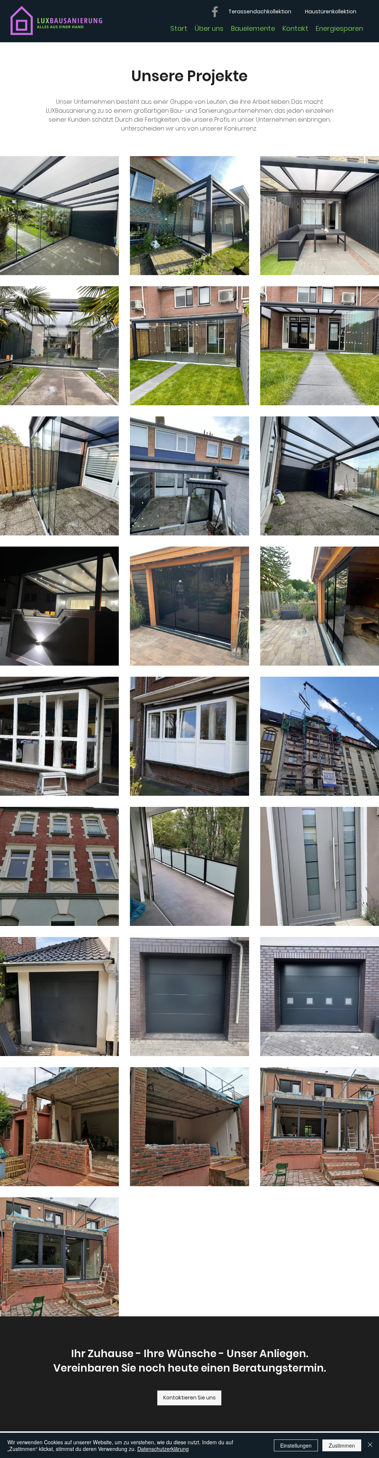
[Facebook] (215, 11)
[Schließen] (370, 1445)
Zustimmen (342, 1445)
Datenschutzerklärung (163, 1448)
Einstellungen (296, 1445)
